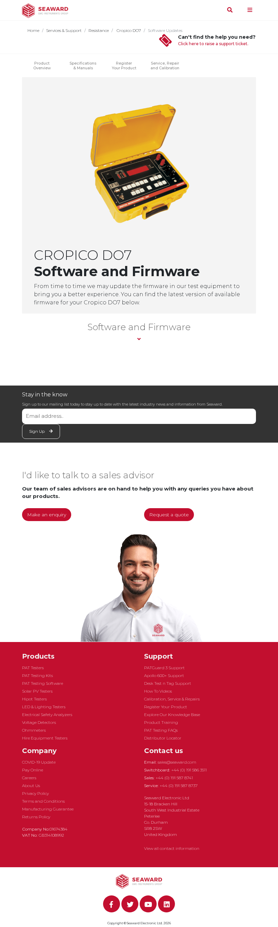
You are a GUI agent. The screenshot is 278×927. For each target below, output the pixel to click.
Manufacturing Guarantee (48, 809)
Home (33, 30)
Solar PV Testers (37, 691)
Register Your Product (124, 65)
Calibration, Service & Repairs (172, 698)
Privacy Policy (35, 793)
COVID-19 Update (39, 762)
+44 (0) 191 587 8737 (179, 785)
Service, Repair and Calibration (165, 65)
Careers (29, 777)
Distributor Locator (162, 738)
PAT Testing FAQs (161, 730)
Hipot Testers (34, 698)
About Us (31, 785)
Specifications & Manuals (83, 65)
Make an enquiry (46, 515)
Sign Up (37, 431)
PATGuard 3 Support (164, 667)
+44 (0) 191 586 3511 (189, 769)
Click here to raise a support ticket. (213, 43)
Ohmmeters (34, 730)
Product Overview (42, 65)
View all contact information (171, 848)
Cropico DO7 (128, 30)
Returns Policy (36, 816)
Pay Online (32, 769)
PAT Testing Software (42, 683)
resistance (98, 30)
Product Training (161, 722)
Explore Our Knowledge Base (172, 714)
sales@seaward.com (177, 762)
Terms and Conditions (43, 801)
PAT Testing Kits (37, 675)
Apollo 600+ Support (164, 675)
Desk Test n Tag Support (167, 683)
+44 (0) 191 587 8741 (174, 777)
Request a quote (169, 515)
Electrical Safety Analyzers (47, 714)
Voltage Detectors (39, 722)
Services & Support (64, 30)
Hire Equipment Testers (44, 738)
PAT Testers (33, 667)
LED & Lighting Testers (43, 706)
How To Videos (158, 691)
